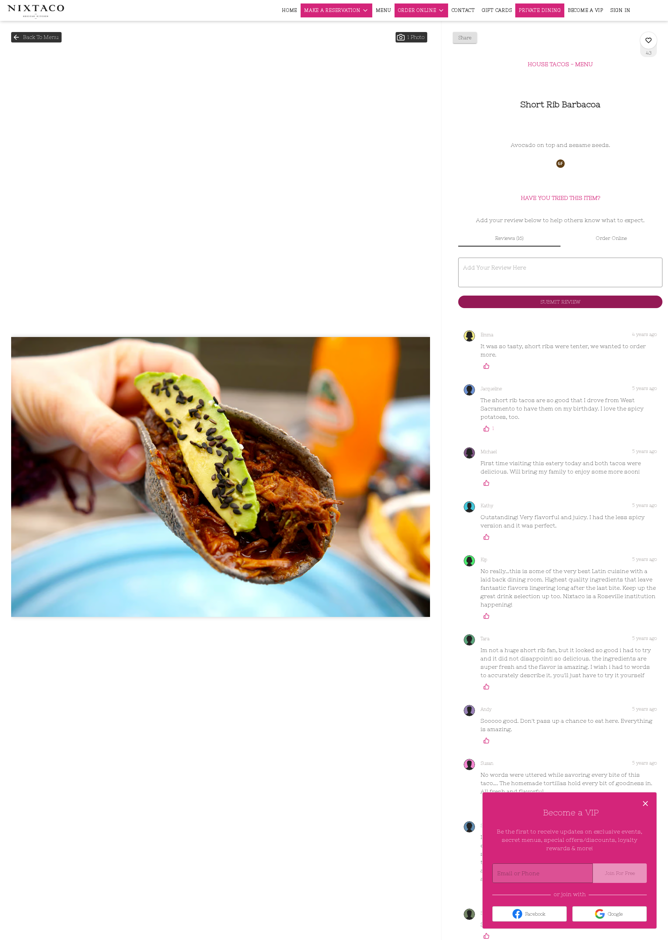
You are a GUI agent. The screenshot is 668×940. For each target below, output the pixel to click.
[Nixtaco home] (37, 10)
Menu (383, 10)
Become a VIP (585, 10)
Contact (463, 10)
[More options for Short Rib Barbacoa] (648, 40)
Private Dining (540, 10)
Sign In (620, 10)
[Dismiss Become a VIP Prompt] (645, 803)
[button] (336, 10)
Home (289, 10)
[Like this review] (488, 365)
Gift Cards (497, 10)
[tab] (509, 238)
